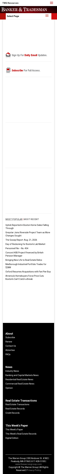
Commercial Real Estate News (19, 383)
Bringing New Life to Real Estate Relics (23, 260)
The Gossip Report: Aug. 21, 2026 (21, 240)
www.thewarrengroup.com (28, 464)
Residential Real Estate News (19, 379)
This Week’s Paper (14, 429)
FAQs (7, 354)
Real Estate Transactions (17, 404)
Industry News (12, 371)
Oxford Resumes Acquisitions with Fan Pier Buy (28, 271)
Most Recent (31, 219)
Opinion (9, 388)
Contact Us (10, 346)
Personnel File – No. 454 (16, 248)
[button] (10, 3)
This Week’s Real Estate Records (20, 434)
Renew (8, 341)
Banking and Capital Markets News (22, 375)
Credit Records (12, 413)
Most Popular (13, 219)
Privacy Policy (34, 470)
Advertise (10, 350)
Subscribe (10, 337)
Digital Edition (11, 438)
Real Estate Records (15, 408)
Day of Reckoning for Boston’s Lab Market (25, 244)
